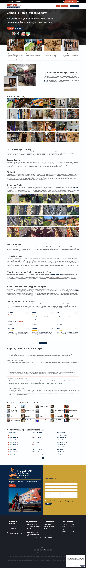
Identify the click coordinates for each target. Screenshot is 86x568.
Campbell (61, 556)
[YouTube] (48, 550)
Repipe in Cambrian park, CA (38, 435)
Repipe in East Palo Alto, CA (38, 440)
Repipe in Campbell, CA (13, 437)
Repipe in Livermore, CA (37, 453)
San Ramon (30, 561)
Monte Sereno (50, 559)
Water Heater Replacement (49, 526)
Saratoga (37, 561)
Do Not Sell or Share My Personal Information (47, 552)
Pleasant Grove (34, 560)
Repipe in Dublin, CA (13, 440)
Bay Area (46, 80)
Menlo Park (42, 559)
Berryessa (48, 556)
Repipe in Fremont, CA (37, 446)
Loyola (32, 559)
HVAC (45, 530)
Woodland (58, 561)
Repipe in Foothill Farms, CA (14, 446)
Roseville (72, 526)
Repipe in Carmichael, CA (37, 437)
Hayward (63, 534)
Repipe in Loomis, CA (61, 453)
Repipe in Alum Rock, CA (37, 432)
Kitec (77, 290)
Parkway (19, 560)
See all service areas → (66, 537)
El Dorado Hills (19, 557)
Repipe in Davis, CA (60, 439)
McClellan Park (38, 559)
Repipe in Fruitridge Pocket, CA (62, 446)
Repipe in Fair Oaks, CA (13, 444)
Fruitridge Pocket (50, 557)
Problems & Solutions (48, 537)
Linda (10, 559)
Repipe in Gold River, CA (37, 447)
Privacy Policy (71, 501)
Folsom (72, 533)
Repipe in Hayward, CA (13, 449)
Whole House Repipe (48, 528)
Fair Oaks (72, 531)
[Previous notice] (63, 1)
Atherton (43, 556)
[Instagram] (44, 550)
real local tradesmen (56, 274)
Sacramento (71, 78)
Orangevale (13, 560)
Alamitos (28, 556)
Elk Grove (23, 557)
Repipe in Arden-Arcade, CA (14, 434)
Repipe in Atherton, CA (37, 434)
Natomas (62, 559)
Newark (65, 559)
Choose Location (17, 1)
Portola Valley (43, 560)
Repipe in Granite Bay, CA (61, 447)
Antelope (35, 556)
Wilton (56, 561)
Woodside (62, 561)
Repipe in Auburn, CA (61, 434)
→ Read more (21, 321)
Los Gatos (29, 559)
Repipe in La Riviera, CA (37, 449)
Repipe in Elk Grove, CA (13, 442)
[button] (58, 6)
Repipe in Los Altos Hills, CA (38, 454)
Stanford (40, 561)
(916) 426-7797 (19, 28)
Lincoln (72, 529)
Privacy (40, 552)
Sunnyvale (43, 561)
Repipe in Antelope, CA (61, 432)
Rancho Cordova (65, 528)
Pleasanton (39, 560)
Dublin (11, 557)
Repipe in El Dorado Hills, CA (62, 440)
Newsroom (33, 552)
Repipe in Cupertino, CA (37, 439)
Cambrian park (53, 556)
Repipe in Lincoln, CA (37, 451)
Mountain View (58, 559)
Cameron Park (58, 556)
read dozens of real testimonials (34, 153)
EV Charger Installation (48, 533)
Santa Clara (34, 561)
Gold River (56, 557)
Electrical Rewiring (47, 535)
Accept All (82, 565)
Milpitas (46, 559)
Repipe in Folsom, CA (61, 444)
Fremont (46, 557)
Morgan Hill (54, 559)
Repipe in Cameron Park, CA (62, 435)
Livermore (15, 559)
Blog (37, 552)
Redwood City (59, 560)
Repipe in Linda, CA (60, 451)
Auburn (46, 556)
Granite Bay (64, 531)
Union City (47, 561)
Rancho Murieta (53, 560)
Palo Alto (63, 526)
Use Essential (77, 565)
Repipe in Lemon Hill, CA (13, 451)
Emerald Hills (30, 557)
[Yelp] (41, 550)
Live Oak (12, 559)
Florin (36, 557)
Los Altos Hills (25, 559)
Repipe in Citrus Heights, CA (62, 437)
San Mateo (26, 561)
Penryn (31, 560)
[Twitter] (35, 550)
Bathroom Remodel (47, 524)
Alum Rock (32, 556)
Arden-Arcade (39, 556)
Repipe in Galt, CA (12, 447)
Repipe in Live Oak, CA (13, 453)
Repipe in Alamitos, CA (13, 432)
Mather (34, 559)
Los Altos (21, 559)
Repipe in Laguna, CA (61, 449)
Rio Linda (62, 560)
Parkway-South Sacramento (25, 560)
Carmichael (64, 533)
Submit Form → (48, 503)
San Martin (22, 561)
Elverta (26, 557)
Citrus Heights (73, 528)
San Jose (72, 524)
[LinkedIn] (51, 550)
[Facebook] (38, 550)
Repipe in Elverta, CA (37, 442)
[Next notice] (78, 1)
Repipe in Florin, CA (36, 444)
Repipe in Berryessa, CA (13, 435)
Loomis (19, 559)
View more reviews (43, 342)
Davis (9, 557)
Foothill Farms (42, 557)
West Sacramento (52, 561)
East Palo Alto (15, 557)
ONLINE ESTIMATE (74, 5)
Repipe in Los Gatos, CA (61, 454)
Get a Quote (11, 28)
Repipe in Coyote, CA (13, 439)
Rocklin (63, 529)
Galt (54, 557)
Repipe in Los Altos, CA (13, 454)
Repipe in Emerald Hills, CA (62, 442)
